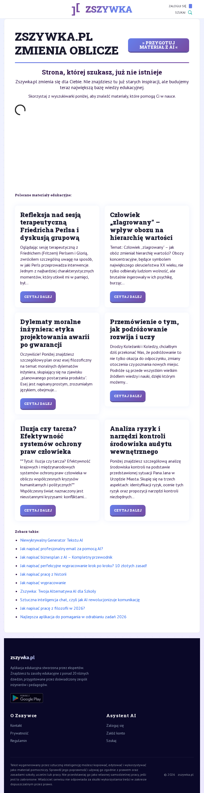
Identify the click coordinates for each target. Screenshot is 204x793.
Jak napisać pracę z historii (43, 574)
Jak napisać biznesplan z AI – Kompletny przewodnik (66, 557)
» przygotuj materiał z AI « (158, 45)
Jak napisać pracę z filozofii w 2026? (52, 608)
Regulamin (18, 740)
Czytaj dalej (38, 296)
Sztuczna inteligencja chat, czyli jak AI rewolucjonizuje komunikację (80, 599)
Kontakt (16, 725)
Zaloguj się (177, 6)
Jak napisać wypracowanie (43, 582)
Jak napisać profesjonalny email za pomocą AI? (61, 548)
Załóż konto (115, 733)
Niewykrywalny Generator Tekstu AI (51, 540)
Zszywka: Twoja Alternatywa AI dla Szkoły (58, 591)
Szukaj (180, 12)
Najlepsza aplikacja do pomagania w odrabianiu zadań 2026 (73, 616)
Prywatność (19, 733)
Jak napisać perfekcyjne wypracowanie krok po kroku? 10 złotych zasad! (83, 565)
